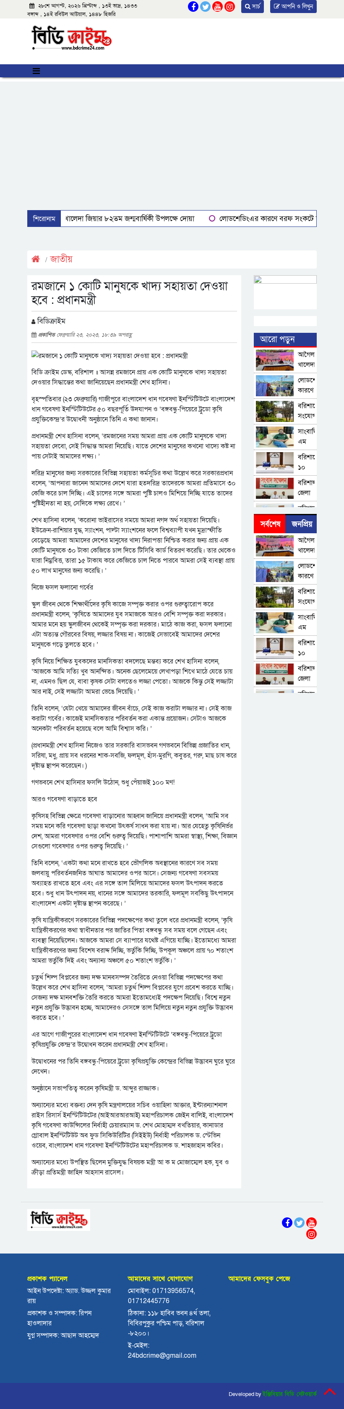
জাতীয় (61, 259)
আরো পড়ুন (277, 339)
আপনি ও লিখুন (296, 7)
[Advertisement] (172, 140)
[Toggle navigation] (36, 70)
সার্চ (255, 7)
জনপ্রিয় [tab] (302, 524)
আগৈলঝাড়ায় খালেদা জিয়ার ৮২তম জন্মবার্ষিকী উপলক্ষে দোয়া (109, 219)
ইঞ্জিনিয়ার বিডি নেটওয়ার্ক (290, 1394)
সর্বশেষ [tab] (270, 524)
